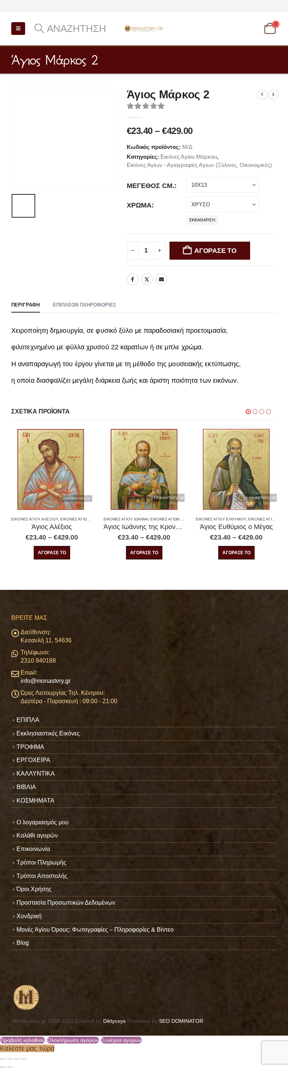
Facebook (133, 279)
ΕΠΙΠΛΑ (27, 720)
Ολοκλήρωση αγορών (73, 1040)
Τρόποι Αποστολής (42, 876)
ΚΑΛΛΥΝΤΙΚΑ (35, 773)
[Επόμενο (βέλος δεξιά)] (9, 1067)
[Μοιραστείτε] (17, 1059)
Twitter (147, 279)
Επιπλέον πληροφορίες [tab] (84, 305)
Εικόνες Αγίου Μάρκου (188, 156)
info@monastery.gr (45, 681)
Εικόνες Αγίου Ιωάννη (126, 519)
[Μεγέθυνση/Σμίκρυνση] (2, 1059)
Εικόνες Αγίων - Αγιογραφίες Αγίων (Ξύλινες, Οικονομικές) (199, 165)
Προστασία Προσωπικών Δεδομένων (65, 902)
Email (161, 279)
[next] (273, 94)
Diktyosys (114, 1021)
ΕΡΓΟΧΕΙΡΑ (33, 760)
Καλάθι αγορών (37, 835)
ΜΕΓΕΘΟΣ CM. (150, 185)
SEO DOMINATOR (181, 1021)
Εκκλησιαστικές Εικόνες (48, 733)
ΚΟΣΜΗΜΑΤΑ (35, 800)
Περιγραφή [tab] (25, 305)
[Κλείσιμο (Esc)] (24, 1059)
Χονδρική (29, 916)
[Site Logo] (144, 28)
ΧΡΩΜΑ (139, 205)
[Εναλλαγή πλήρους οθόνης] (9, 1059)
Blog (22, 943)
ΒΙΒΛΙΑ (26, 787)
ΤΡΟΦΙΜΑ (30, 747)
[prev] (262, 94)
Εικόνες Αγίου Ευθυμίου (221, 519)
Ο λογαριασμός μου (42, 822)
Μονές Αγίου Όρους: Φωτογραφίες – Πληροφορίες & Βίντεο (95, 929)
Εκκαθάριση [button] (202, 220)
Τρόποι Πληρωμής (41, 862)
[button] (18, 28)
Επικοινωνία (33, 849)
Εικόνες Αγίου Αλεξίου (34, 519)
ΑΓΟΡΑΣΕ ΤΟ (215, 250)
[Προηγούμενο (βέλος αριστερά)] (2, 1067)
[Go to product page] (51, 469)
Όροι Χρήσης (34, 889)
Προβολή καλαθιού (22, 1040)
